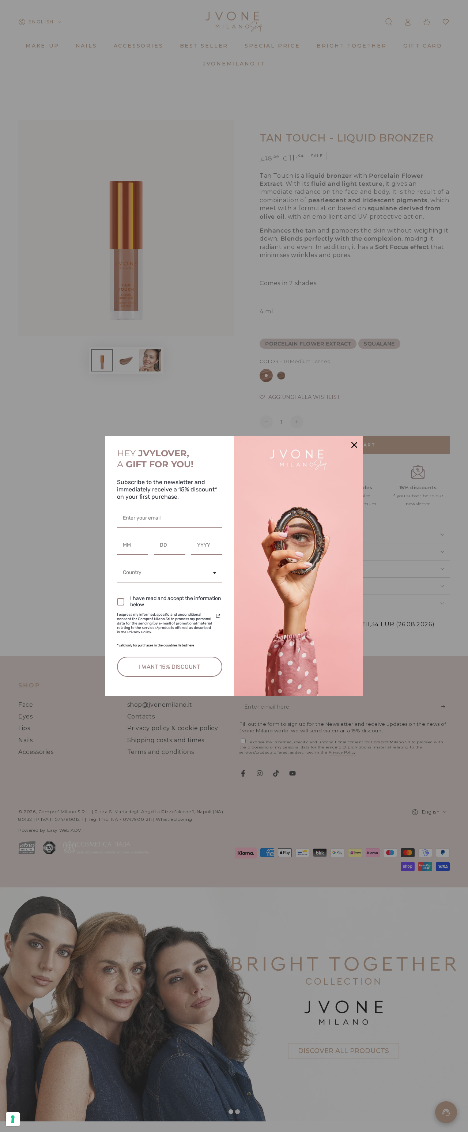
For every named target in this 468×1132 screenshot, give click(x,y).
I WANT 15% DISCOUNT (169, 666)
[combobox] (170, 573)
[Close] (354, 445)
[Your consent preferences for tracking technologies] (13, 1119)
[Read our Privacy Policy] (218, 615)
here (191, 645)
